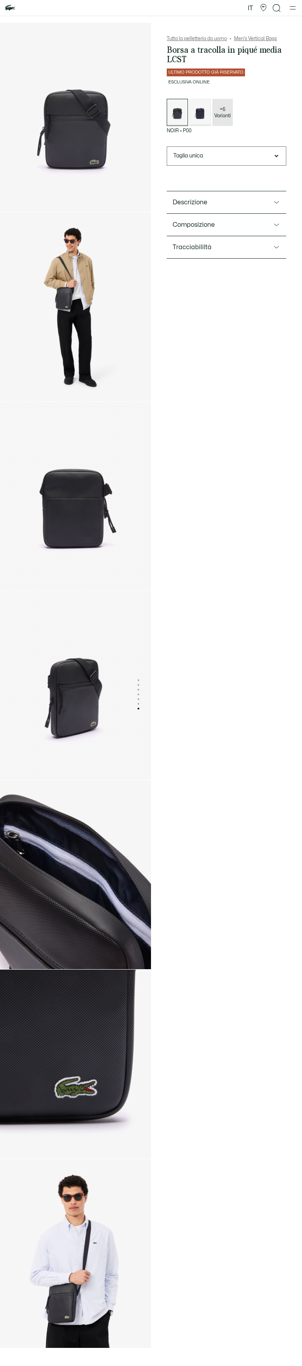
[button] (263, 8)
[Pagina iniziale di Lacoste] (10, 8)
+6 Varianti (222, 112)
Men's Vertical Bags (255, 38)
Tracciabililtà (192, 247)
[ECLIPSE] (200, 112)
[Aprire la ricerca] (277, 8)
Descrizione (190, 202)
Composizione (194, 225)
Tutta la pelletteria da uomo (197, 38)
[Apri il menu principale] (293, 8)
